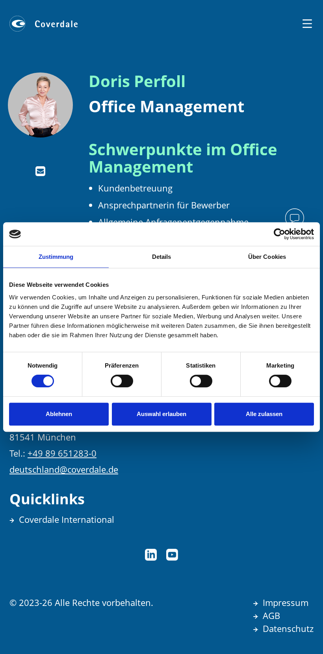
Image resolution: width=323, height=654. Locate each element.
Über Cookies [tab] (267, 256)
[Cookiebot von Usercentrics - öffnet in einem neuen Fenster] (279, 234)
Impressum (285, 602)
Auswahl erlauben (161, 414)
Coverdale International (66, 519)
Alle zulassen (264, 414)
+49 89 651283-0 (62, 453)
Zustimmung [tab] (56, 256)
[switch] (122, 381)
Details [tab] (161, 256)
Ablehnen (59, 414)
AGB (271, 615)
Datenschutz (288, 628)
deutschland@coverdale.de (63, 469)
